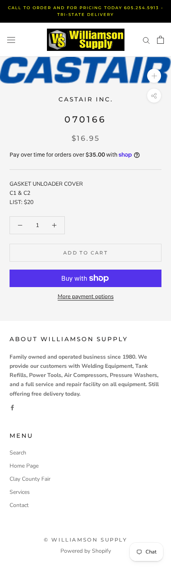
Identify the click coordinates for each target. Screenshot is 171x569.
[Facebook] (12, 407)
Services (20, 492)
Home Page (24, 466)
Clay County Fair (30, 479)
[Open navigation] (11, 40)
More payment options (86, 296)
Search (18, 452)
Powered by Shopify (85, 551)
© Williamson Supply (85, 539)
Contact (19, 505)
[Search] (146, 40)
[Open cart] (160, 40)
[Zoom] (154, 76)
